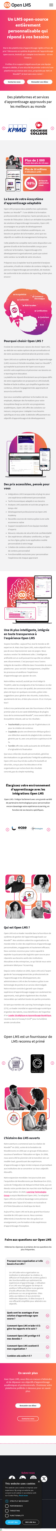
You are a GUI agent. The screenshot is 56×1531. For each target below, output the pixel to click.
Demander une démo (39, 82)
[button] (51, 5)
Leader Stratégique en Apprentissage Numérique (29, 1015)
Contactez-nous (14, 82)
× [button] (39, 1482)
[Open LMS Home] (17, 5)
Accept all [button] (13, 1522)
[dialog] (22, 1503)
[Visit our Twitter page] (44, 1479)
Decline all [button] (30, 1522)
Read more (23, 1495)
